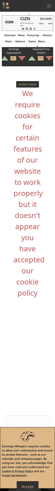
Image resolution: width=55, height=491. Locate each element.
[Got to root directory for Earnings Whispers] (5, 5)
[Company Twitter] (34, 28)
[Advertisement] (27, 333)
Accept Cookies (27, 84)
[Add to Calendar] (26, 28)
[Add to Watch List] (22, 28)
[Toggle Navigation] (49, 6)
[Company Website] (30, 28)
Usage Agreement (14, 475)
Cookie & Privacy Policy (17, 471)
